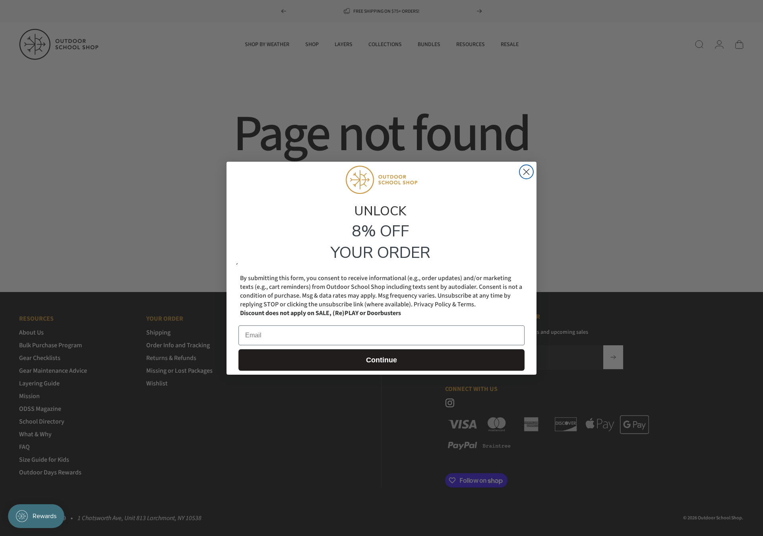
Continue (381, 360)
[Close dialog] (526, 172)
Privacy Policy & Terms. (445, 304)
